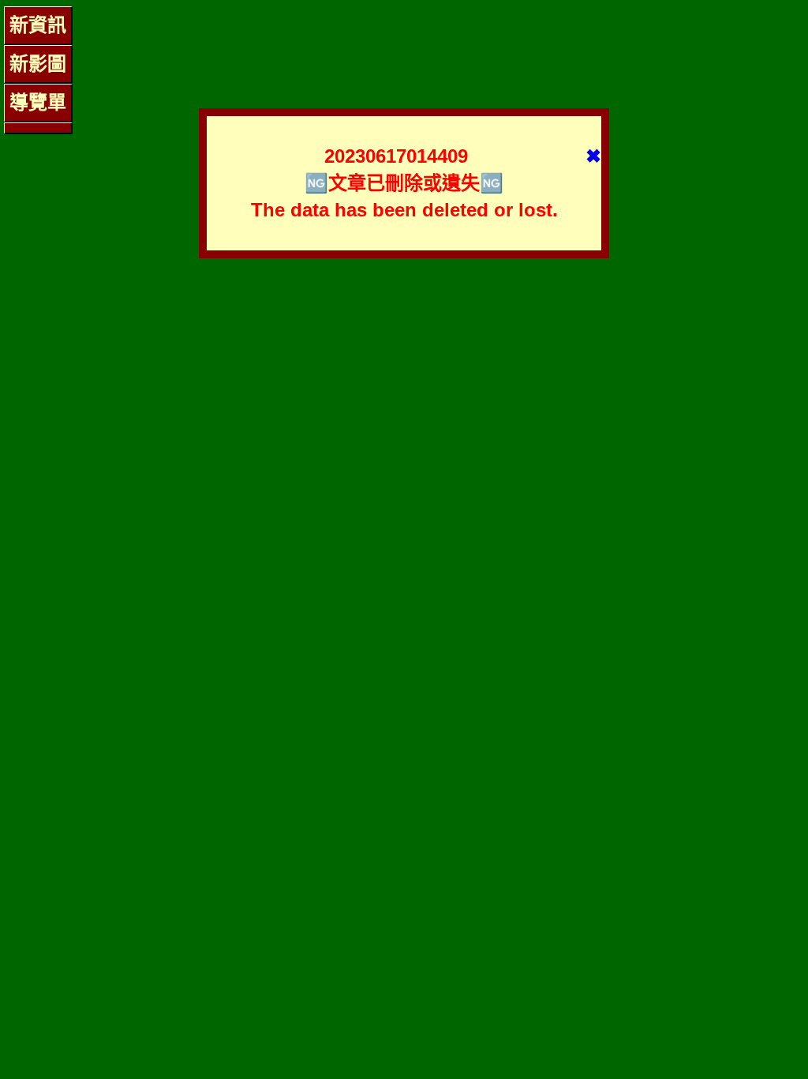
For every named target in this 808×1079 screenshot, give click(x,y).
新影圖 (37, 63)
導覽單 (37, 102)
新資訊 (37, 25)
